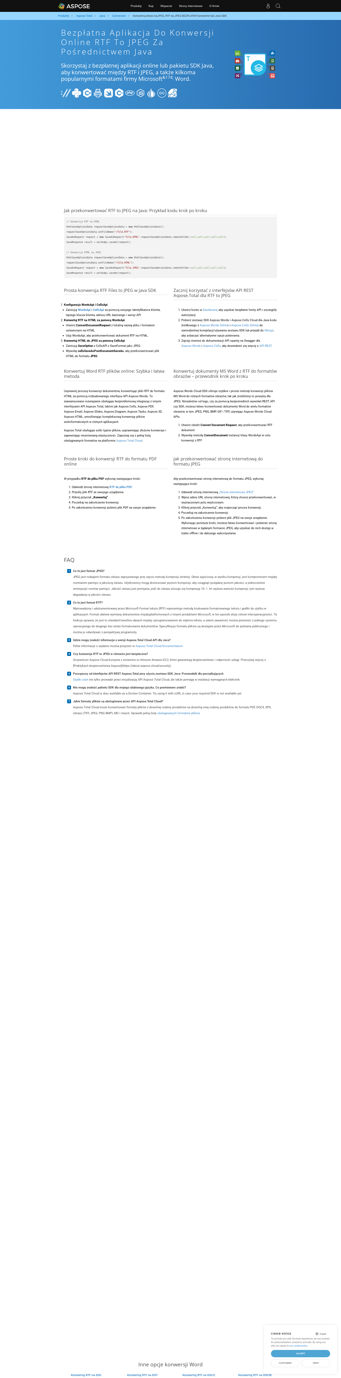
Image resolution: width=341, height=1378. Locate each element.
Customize (285, 1363)
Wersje (269, 330)
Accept (300, 1353)
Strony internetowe (190, 6)
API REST (265, 346)
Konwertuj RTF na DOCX (198, 1375)
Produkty (136, 6)
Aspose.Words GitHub (214, 325)
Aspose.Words (191, 346)
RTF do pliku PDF (120, 487)
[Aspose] (74, 6)
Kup (151, 6)
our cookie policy (298, 1345)
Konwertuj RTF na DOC (86, 1375)
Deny (316, 1363)
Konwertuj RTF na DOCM (255, 1375)
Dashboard (210, 310)
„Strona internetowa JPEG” (236, 492)
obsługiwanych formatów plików (178, 713)
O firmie (214, 6)
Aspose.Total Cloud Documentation (159, 646)
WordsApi (84, 310)
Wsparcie (166, 6)
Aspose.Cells (212, 346)
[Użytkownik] (268, 6)
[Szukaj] (278, 6)
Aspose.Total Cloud (129, 440)
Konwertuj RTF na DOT (142, 1375)
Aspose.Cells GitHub (245, 325)
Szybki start (80, 679)
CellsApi (98, 310)
